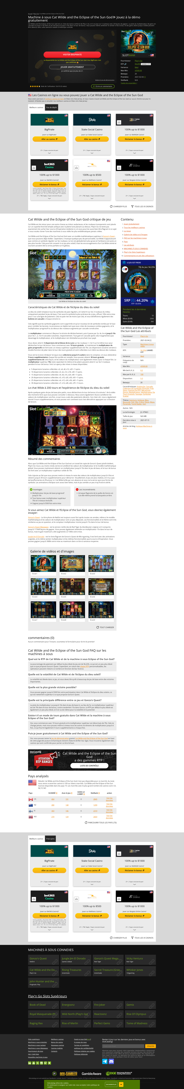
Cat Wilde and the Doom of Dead (44, 969)
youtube (33, 1062)
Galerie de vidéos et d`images (135, 234)
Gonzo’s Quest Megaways (38, 527)
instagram (41, 1062)
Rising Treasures (71, 969)
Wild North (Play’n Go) (75, 1014)
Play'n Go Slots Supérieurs (134, 252)
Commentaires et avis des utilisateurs (139, 256)
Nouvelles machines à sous (37, 1057)
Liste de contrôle (89, 765)
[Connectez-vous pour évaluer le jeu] (35, 86)
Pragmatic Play (35, 984)
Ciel (132, 402)
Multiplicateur (134, 392)
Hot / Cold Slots (33, 1054)
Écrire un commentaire (104, 86)
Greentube (66, 973)
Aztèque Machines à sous (137, 427)
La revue (127, 231)
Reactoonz (100, 1014)
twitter (37, 1062)
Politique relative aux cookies (84, 1051)
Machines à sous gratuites (37, 1042)
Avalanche (141, 386)
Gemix (130, 1004)
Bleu (146, 400)
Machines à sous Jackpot (37, 1045)
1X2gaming (130, 973)
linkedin (29, 1062)
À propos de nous (80, 1042)
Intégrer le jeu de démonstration (104, 80)
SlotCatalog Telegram (105, 1060)
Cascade (149, 386)
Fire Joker (99, 1004)
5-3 (141, 378)
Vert (144, 404)
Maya (152, 402)
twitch (45, 1062)
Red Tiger (97, 962)
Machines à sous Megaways (38, 1048)
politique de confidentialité (83, 1048)
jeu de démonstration (60, 738)
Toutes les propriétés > (129, 83)
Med (136, 67)
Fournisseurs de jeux (35, 1051)
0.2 (141, 370)
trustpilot (49, 1062)
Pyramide (127, 404)
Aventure (133, 400)
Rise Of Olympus (136, 1014)
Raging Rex (36, 1023)
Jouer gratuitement (72, 67)
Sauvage (138, 394)
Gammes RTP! (146, 64)
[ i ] (145, 77)
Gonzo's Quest (38, 958)
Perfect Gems (102, 1023)
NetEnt (32, 962)
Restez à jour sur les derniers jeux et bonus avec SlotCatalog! (123, 1040)
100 (141, 374)
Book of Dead (38, 1004)
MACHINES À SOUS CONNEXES (136, 248)
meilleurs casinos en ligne (54, 99)
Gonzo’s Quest (109, 236)
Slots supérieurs (34, 1039)
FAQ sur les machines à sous (135, 238)
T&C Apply (43, 196)
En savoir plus (111, 1084)
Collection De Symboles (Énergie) (136, 388)
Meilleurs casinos (57, 1039)
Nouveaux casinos (57, 1045)
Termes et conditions (81, 1045)
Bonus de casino (57, 1042)
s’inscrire (150, 1046)
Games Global (67, 962)
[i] (56, 793)
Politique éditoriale (81, 1054)
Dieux (147, 402)
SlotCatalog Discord (111, 1060)
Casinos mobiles (57, 1048)
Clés (136, 402)
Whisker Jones (134, 969)
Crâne (141, 402)
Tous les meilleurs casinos (134, 227)
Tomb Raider (136, 404)
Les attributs (129, 245)
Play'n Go (138, 61)
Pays (126, 241)
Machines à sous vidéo (147, 345)
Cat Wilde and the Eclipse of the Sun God (91, 738)
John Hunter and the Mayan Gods (44, 981)
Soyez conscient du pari (51, 150)
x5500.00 (138, 70)
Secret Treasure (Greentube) (109, 969)
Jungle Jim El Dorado (36, 536)
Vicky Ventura (134, 958)
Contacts (54, 1051)
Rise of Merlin (70, 1023)
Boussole (126, 402)
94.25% (137, 64)
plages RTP (84, 666)
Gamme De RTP (134, 390)
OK (121, 1084)
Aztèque (140, 400)
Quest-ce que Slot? (82, 1039)
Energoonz (68, 1004)
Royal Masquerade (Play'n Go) (44, 1014)
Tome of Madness (136, 1023)
